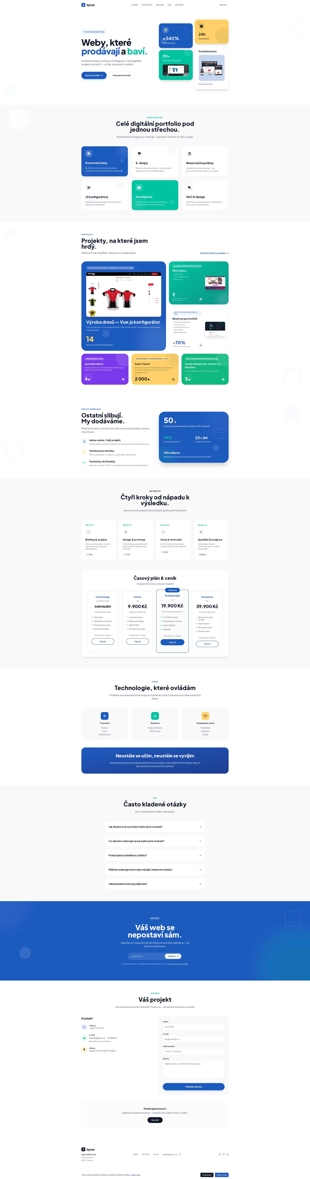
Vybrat (102, 641)
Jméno (165, 1021)
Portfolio (147, 5)
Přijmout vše (222, 1175)
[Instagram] (223, 1154)
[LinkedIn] (228, 1154)
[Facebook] (220, 1154)
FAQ (169, 5)
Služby (134, 5)
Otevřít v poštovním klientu (101, 1041)
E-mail (166, 1034)
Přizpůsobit (207, 1175)
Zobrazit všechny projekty (213, 253)
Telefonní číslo (169, 1046)
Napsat (223, 5)
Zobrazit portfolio (122, 75)
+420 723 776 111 (96, 1028)
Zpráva (166, 1059)
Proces (160, 5)
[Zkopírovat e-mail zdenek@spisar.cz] (180, 1154)
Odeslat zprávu (193, 1086)
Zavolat (155, 1120)
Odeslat (172, 956)
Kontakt (179, 5)
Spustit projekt (92, 75)
